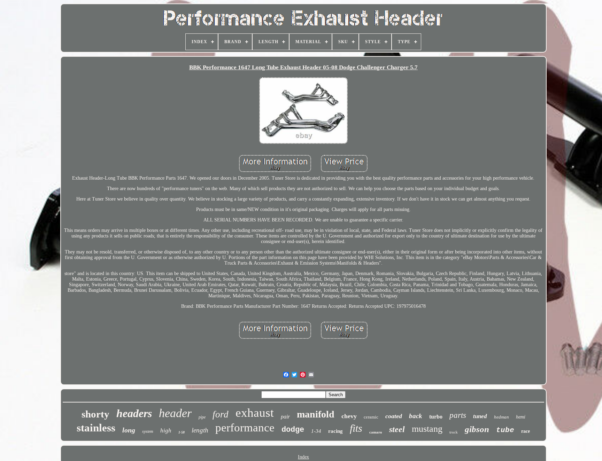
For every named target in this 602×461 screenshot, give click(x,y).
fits (356, 428)
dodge (292, 429)
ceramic (371, 417)
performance (245, 427)
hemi (520, 417)
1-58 (181, 432)
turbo (435, 417)
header (175, 413)
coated (393, 416)
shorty (95, 414)
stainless (96, 428)
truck (453, 432)
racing (335, 431)
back (415, 416)
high (165, 430)
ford (221, 414)
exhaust (255, 413)
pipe (202, 417)
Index (303, 457)
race (525, 431)
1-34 (316, 431)
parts (457, 415)
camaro (375, 432)
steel (397, 429)
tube (505, 430)
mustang (427, 429)
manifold (315, 414)
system (147, 431)
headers (134, 413)
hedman (501, 417)
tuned (480, 416)
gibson (477, 429)
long (128, 430)
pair (285, 417)
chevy (349, 416)
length (200, 430)
